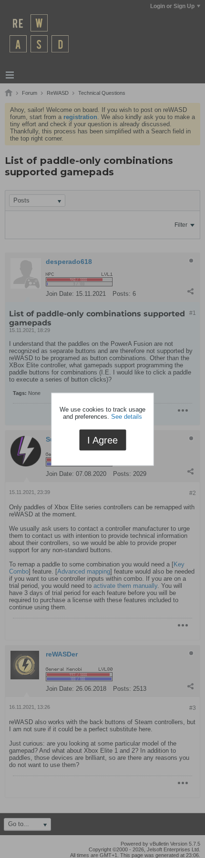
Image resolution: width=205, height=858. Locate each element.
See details (126, 416)
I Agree (102, 440)
